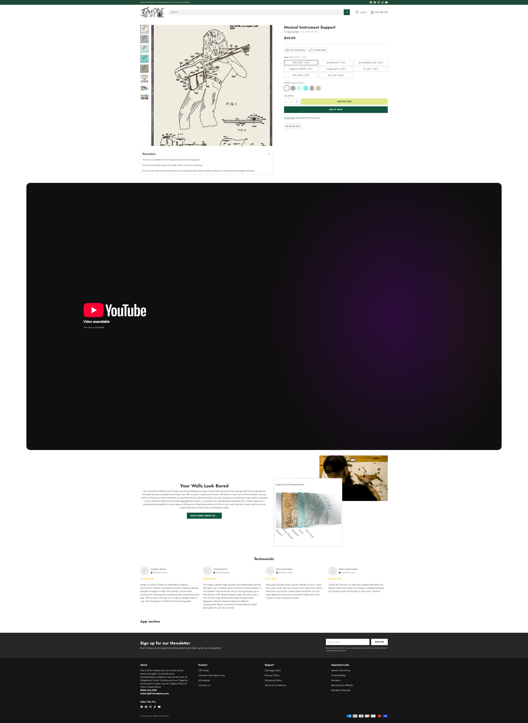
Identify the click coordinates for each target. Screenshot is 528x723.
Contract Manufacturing (211, 675)
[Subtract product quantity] (286, 102)
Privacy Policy (272, 675)
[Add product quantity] (296, 102)
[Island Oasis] (305, 88)
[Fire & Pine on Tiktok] (382, 3)
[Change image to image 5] (144, 69)
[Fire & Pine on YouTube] (386, 3)
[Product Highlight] (264, 316)
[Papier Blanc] (286, 88)
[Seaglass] (299, 88)
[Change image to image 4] (144, 59)
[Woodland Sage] (312, 88)
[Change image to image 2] (144, 39)
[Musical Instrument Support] (211, 85)
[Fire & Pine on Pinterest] (374, 3)
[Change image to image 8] (144, 98)
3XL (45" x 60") (336, 75)
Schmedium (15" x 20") (371, 62)
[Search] (347, 12)
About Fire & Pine (340, 670)
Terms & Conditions (275, 685)
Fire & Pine (293, 32)
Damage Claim (273, 670)
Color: (294, 82)
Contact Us (204, 685)
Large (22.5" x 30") (335, 69)
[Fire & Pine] (152, 12)
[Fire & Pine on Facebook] (371, 3)
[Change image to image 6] (144, 78)
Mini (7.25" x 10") (300, 62)
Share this (294, 126)
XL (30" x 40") (371, 69)
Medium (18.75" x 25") (301, 69)
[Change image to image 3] (144, 49)
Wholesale (204, 680)
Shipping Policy (273, 680)
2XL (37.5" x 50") (301, 75)
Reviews (335, 680)
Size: (295, 57)
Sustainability (338, 675)
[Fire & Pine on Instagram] (378, 3)
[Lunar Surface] (293, 88)
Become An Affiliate (342, 685)
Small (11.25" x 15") (336, 62)
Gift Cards (203, 670)
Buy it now (336, 109)
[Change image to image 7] (144, 88)
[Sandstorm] (318, 88)
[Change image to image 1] (144, 29)
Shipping (289, 118)
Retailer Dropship (340, 690)
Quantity (289, 95)
